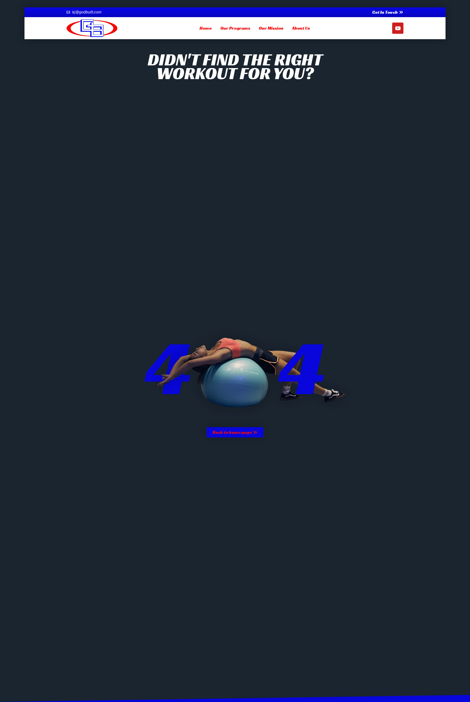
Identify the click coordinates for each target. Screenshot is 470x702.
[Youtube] (397, 28)
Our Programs (235, 28)
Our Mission (271, 28)
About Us (301, 28)
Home (206, 28)
